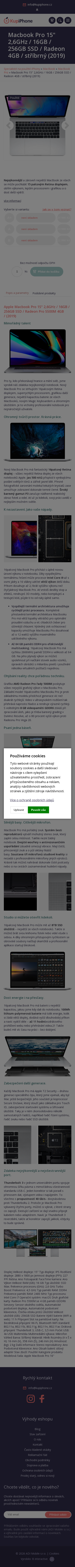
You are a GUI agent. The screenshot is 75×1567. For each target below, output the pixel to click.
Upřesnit (19, 809)
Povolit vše (38, 809)
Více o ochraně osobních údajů (32, 800)
